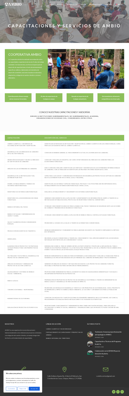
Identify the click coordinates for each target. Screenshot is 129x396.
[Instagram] (113, 392)
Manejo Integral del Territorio (58, 338)
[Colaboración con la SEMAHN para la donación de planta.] (90, 352)
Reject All (23, 388)
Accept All (34, 388)
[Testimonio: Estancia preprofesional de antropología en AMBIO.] (90, 334)
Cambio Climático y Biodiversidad (58, 329)
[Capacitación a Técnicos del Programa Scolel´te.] (90, 344)
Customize (11, 388)
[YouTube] (122, 392)
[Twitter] (118, 392)
